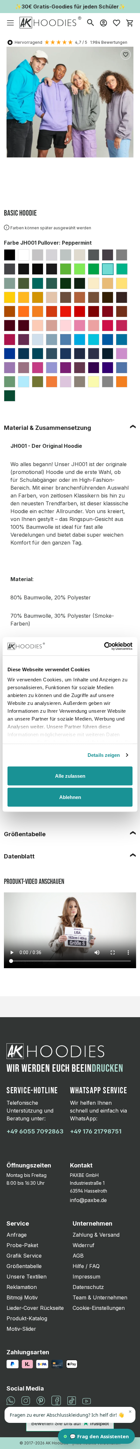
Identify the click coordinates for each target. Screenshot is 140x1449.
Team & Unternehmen (100, 1297)
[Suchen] (90, 22)
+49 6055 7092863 (35, 1131)
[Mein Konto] (103, 22)
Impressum (86, 1276)
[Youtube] (86, 1400)
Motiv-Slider (21, 1329)
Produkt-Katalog (27, 1318)
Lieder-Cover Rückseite (35, 1308)
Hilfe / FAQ (86, 1266)
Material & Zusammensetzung (47, 427)
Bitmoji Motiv (22, 1297)
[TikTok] (71, 1400)
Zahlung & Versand (96, 1234)
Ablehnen (70, 797)
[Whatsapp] (11, 1400)
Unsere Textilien (27, 1276)
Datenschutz (88, 1287)
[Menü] (10, 22)
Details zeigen (104, 755)
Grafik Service (24, 1255)
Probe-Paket (22, 1245)
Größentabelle (25, 834)
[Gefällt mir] (125, 54)
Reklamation (22, 1287)
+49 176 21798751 (95, 1131)
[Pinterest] (40, 1400)
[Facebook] (56, 1400)
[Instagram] (25, 1400)
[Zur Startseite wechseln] (50, 22)
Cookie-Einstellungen (99, 1308)
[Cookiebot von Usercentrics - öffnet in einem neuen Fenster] (104, 646)
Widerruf (83, 1245)
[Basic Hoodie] (70, 102)
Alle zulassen (70, 775)
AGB (78, 1255)
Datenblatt (19, 856)
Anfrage (17, 1234)
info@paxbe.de (88, 1200)
